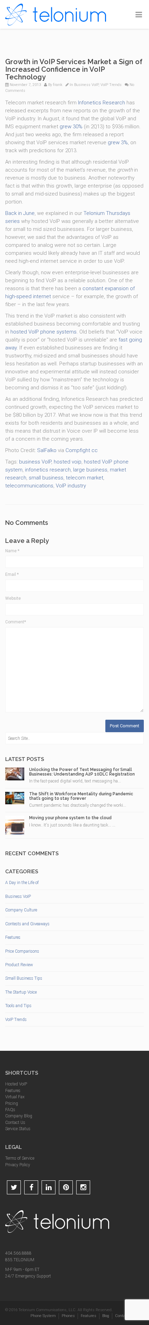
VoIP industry (71, 486)
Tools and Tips (18, 1005)
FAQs (10, 1109)
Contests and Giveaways (27, 923)
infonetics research (48, 470)
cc (94, 450)
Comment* (15, 622)
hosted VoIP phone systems (43, 332)
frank (57, 85)
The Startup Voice (21, 992)
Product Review (19, 964)
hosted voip (67, 462)
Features (12, 937)
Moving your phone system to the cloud (70, 817)
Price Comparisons (22, 951)
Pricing (11, 1103)
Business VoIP (86, 85)
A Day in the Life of (22, 882)
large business (90, 470)
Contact (122, 1316)
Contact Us (15, 1122)
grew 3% (118, 142)
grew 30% (71, 126)
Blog (105, 1316)
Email (12, 574)
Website (13, 598)
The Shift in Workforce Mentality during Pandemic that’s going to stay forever (81, 796)
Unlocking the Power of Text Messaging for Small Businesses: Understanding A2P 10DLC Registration (82, 772)
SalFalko (46, 450)
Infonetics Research (101, 102)
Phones (68, 1316)
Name (12, 550)
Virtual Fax (15, 1096)
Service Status (17, 1128)
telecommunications (29, 486)
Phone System (43, 1316)
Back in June (20, 213)
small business (46, 478)
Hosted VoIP (16, 1084)
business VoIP (35, 462)
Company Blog (18, 1116)
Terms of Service (19, 1158)
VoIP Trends (111, 85)
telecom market (84, 478)
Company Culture (21, 910)
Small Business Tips (23, 978)
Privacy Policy (17, 1164)
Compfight (77, 450)
